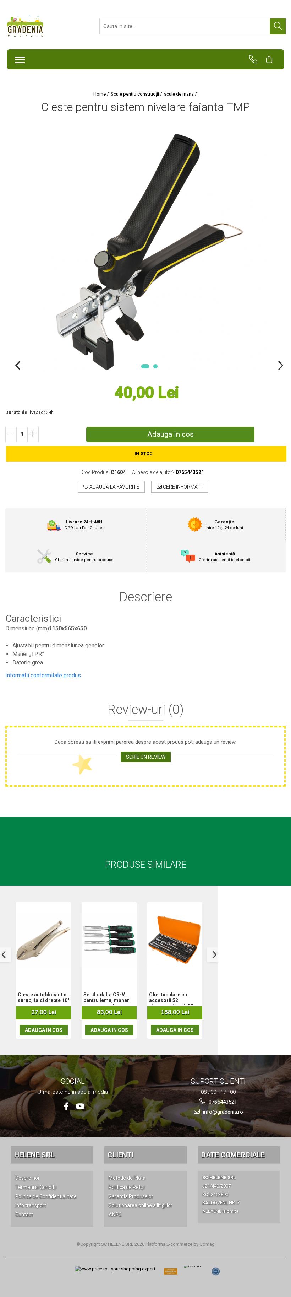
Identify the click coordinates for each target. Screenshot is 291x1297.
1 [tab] (145, 366)
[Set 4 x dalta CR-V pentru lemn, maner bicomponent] (109, 940)
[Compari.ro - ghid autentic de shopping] (216, 1271)
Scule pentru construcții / (137, 94)
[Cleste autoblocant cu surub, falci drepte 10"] (43, 940)
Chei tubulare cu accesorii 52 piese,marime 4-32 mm (171, 998)
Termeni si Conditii (35, 1187)
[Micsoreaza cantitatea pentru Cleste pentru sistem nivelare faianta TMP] (11, 434)
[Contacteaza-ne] (256, 59)
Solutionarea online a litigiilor (140, 1205)
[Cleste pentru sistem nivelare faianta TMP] (149, 252)
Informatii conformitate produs (43, 675)
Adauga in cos (170, 434)
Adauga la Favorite (113, 487)
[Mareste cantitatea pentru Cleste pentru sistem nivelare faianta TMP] (33, 434)
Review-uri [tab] (146, 710)
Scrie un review (145, 757)
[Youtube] (79, 1106)
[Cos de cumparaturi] (272, 59)
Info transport (30, 1205)
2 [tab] (155, 366)
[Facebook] (66, 1106)
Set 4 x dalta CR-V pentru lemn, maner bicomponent (106, 998)
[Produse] (18, 58)
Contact (24, 1214)
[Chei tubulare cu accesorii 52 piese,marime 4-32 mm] (174, 940)
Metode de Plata (127, 1178)
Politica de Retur (127, 1187)
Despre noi (27, 1178)
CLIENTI (120, 1155)
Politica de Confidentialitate (46, 1196)
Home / (101, 94)
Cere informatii (182, 487)
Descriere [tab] (145, 597)
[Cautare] (278, 26)
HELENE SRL (34, 1155)
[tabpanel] (149, 252)
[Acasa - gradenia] (40, 26)
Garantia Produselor (131, 1196)
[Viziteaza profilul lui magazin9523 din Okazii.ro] (170, 1273)
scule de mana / (181, 94)
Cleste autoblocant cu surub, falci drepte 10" (43, 997)
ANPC (115, 1214)
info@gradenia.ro (222, 1112)
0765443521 (222, 1102)
